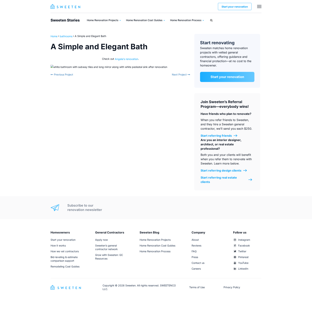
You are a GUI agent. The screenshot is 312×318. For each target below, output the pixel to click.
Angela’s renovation (126, 58)
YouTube (243, 262)
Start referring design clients (221, 170)
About (195, 239)
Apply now (101, 239)
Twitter (242, 251)
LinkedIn (243, 268)
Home (54, 36)
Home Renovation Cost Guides (144, 20)
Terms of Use (197, 287)
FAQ (194, 251)
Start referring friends (216, 135)
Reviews (196, 245)
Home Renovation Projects (103, 20)
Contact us (198, 262)
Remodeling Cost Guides (65, 266)
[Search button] (211, 20)
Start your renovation (235, 6)
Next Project (179, 74)
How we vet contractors (65, 251)
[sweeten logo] (66, 287)
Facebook (244, 245)
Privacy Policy (232, 287)
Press (195, 257)
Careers (196, 268)
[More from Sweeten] (259, 6)
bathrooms (66, 36)
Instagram (244, 239)
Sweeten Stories (65, 20)
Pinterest (243, 257)
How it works (58, 245)
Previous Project (63, 74)
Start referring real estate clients (219, 180)
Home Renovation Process (186, 20)
